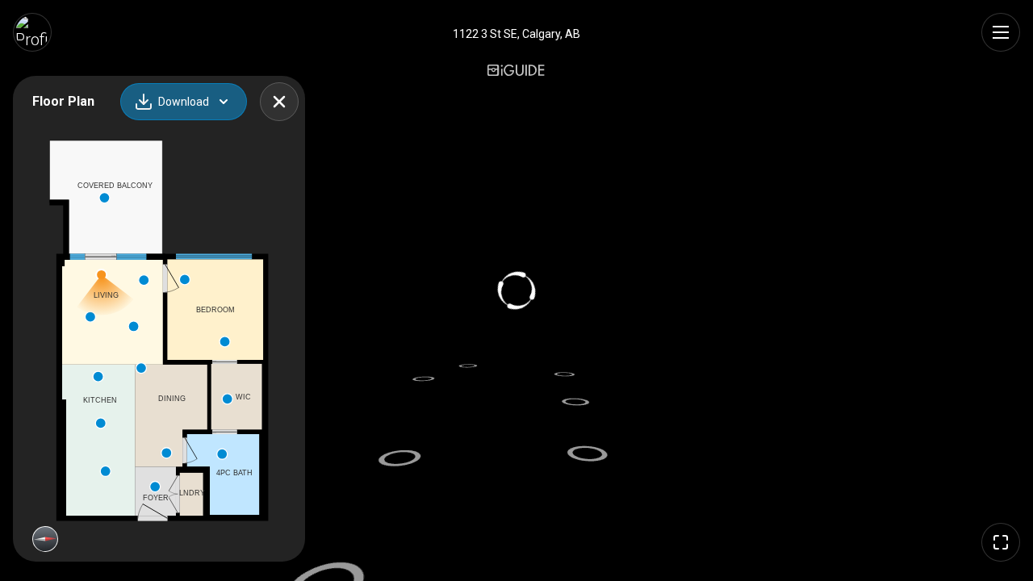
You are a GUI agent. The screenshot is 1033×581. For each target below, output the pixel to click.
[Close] (279, 101)
